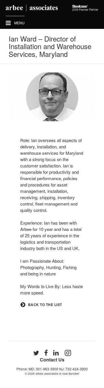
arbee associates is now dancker (57, 374)
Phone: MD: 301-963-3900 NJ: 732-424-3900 (52, 368)
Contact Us (52, 359)
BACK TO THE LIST (45, 304)
